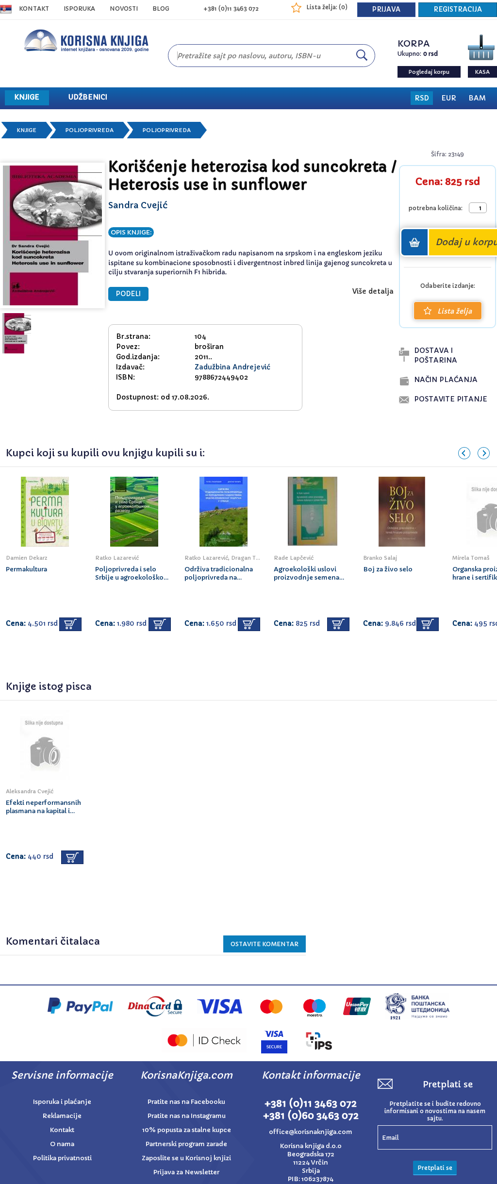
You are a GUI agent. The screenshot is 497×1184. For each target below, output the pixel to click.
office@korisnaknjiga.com (310, 1132)
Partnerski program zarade (186, 1144)
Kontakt (34, 8)
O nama (62, 1144)
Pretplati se (434, 1167)
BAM (477, 98)
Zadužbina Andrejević (232, 367)
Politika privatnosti (62, 1158)
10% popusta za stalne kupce (186, 1130)
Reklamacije (62, 1116)
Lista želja (454, 311)
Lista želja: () (327, 7)
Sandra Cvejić (137, 205)
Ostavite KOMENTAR (264, 944)
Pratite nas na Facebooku (186, 1102)
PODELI (128, 294)
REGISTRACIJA (457, 9)
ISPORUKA (79, 8)
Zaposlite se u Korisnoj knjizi (186, 1158)
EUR (448, 98)
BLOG (160, 8)
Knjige (26, 130)
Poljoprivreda (90, 130)
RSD (421, 98)
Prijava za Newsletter (186, 1172)
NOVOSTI (124, 8)
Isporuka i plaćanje (62, 1102)
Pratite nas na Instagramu (187, 1116)
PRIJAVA (386, 9)
